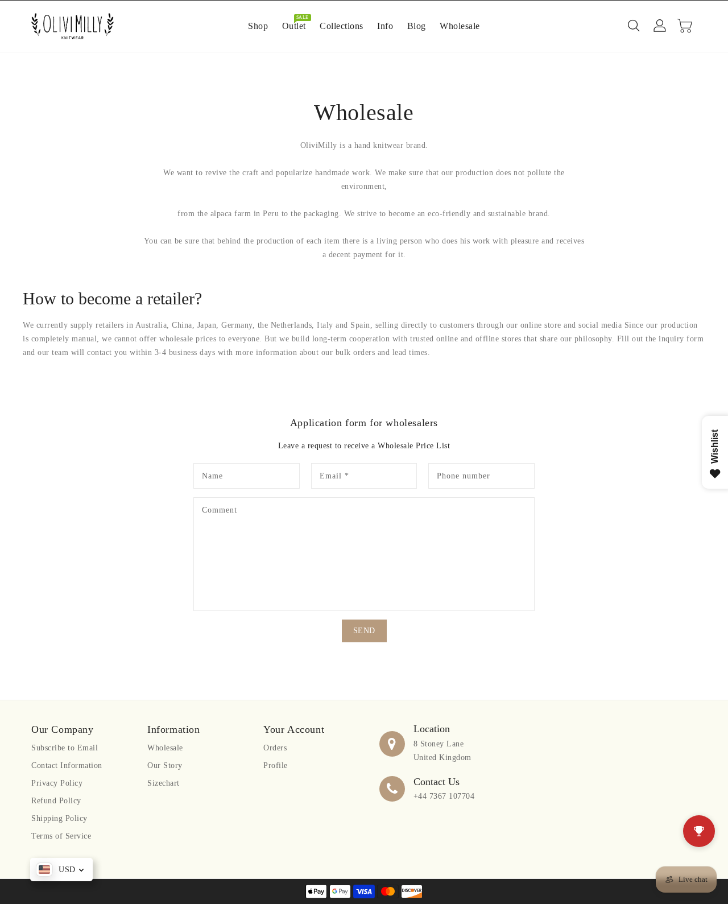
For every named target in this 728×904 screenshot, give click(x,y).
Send (364, 630)
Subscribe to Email (64, 748)
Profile (275, 765)
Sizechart (163, 783)
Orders (275, 748)
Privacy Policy (56, 783)
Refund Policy (56, 800)
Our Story (165, 765)
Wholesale (165, 748)
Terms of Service (61, 836)
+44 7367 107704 (444, 796)
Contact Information (66, 765)
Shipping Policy (59, 818)
